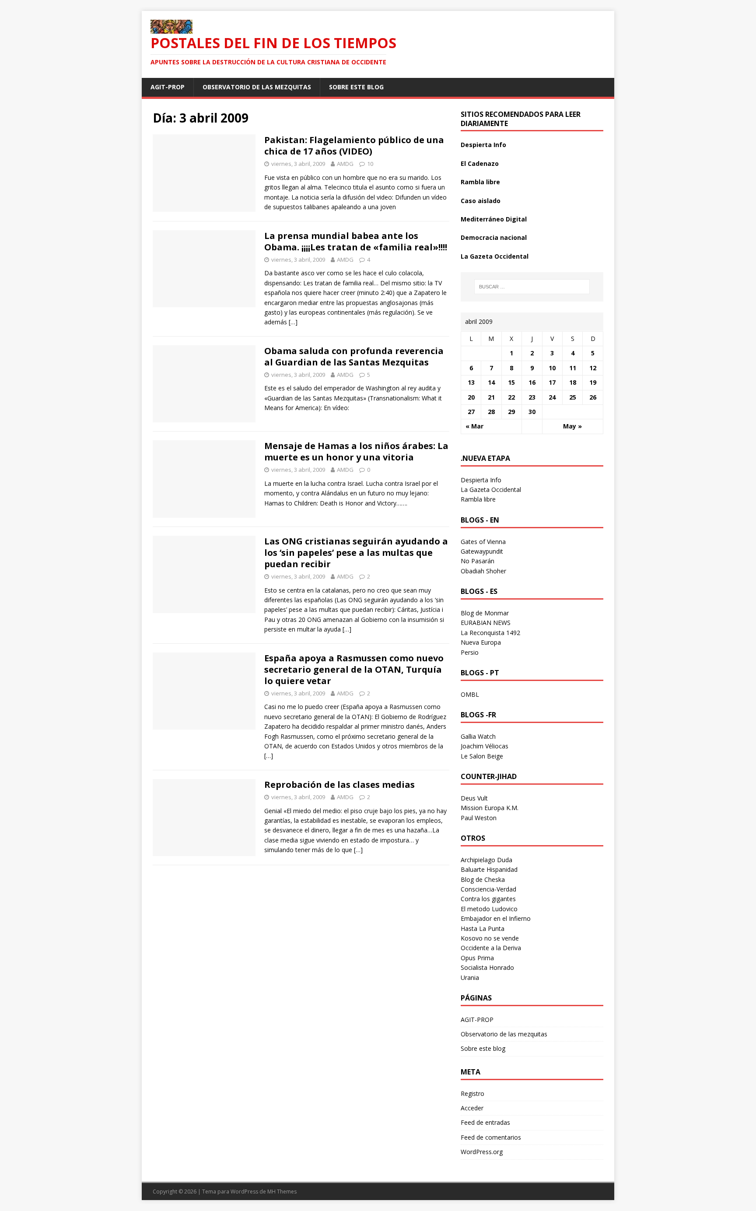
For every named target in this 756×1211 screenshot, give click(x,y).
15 (511, 382)
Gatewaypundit (482, 551)
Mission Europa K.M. (489, 808)
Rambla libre (480, 182)
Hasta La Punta (482, 928)
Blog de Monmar (485, 613)
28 (491, 411)
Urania (470, 977)
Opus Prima (477, 958)
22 (511, 397)
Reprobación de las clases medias (339, 784)
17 (552, 382)
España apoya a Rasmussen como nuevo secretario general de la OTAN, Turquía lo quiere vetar (354, 669)
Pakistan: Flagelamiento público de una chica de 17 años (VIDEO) (354, 145)
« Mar (474, 426)
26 (592, 397)
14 (491, 382)
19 (592, 382)
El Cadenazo (480, 163)
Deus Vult (474, 798)
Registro (472, 1093)
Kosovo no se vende (490, 938)
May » (572, 426)
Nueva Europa (481, 642)
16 (532, 382)
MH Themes (282, 1191)
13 (471, 382)
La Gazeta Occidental (494, 256)
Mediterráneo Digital (494, 219)
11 (572, 368)
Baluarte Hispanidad (489, 869)
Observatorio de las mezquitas (257, 87)
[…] (293, 322)
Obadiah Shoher (483, 571)
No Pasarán (477, 561)
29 (511, 411)
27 (471, 411)
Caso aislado (480, 201)
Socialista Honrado (487, 967)
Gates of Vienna (483, 541)
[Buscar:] (532, 286)
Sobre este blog (356, 87)
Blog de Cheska (483, 879)
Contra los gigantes (488, 899)
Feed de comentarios (491, 1137)
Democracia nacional (494, 237)
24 (552, 397)
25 (572, 397)
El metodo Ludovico (489, 909)
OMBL (470, 694)
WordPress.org (482, 1152)
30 (532, 411)
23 (532, 397)
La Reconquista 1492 (490, 632)
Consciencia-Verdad (488, 889)
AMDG (345, 164)
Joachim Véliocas (484, 746)
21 (491, 397)
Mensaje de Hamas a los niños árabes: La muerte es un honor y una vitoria (356, 451)
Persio (470, 652)
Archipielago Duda (486, 860)
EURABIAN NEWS (486, 622)
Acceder (472, 1108)
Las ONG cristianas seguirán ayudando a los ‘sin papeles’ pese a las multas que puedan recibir (356, 552)
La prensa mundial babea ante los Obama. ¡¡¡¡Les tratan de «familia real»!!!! (355, 241)
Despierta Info (483, 144)
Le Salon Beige (482, 756)
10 (370, 164)
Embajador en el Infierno (496, 918)
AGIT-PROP (167, 87)
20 (471, 397)
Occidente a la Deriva (491, 948)
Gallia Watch (478, 736)
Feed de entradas (485, 1122)
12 (592, 368)
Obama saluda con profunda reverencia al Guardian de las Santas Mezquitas (354, 356)
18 (572, 382)
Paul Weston (479, 818)
